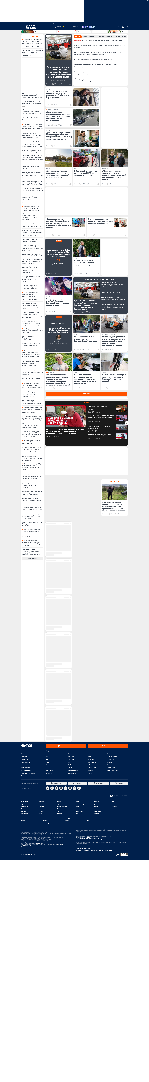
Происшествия (92, 585)
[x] (65, 611)
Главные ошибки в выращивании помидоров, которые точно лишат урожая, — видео (101, 407)
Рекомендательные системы (83, 671)
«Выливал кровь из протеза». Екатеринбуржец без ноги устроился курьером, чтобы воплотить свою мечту (58, 223)
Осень (89, 579)
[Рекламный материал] (88, 27)
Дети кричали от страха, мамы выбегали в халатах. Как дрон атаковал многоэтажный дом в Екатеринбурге (58, 72)
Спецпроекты (111, 590)
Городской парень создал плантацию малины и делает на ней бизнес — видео (100, 435)
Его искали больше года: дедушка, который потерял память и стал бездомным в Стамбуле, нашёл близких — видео (65, 431)
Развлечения (92, 590)
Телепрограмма (68, 23)
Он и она (90, 577)
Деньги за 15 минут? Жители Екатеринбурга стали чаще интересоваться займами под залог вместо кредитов (59, 136)
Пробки (67, 27)
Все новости (32, 36)
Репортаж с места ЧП (58, 80)
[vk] (52, 611)
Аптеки (82, 23)
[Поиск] (119, 27)
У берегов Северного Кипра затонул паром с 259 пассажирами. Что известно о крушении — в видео (101, 426)
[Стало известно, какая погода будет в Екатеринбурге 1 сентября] (86, 324)
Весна (47, 582)
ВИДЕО (86, 403)
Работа (90, 588)
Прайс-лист (24, 579)
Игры (105, 23)
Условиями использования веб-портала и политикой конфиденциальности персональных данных (100, 662)
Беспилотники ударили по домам (101, 279)
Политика (91, 582)
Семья (90, 596)
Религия (90, 593)
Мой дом (71, 588)
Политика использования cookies (84, 668)
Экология (110, 585)
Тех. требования (26, 593)
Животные (49, 593)
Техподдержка (25, 590)
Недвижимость (26, 23)
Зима (69, 577)
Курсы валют (98, 23)
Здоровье (49, 596)
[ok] (56, 611)
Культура (71, 582)
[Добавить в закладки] (70, 84)
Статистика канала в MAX (29, 599)
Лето (69, 585)
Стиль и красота (112, 579)
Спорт (109, 577)
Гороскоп (89, 23)
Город (47, 585)
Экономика (110, 588)
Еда (47, 590)
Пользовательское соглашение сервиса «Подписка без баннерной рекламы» (94, 673)
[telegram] (47, 611)
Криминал (71, 579)
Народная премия (112, 593)
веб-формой (50, 669)
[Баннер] (27, 31)
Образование (72, 596)
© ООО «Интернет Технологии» (29, 677)
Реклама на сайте (26, 577)
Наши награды (25, 585)
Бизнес (48, 579)
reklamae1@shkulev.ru (104, 651)
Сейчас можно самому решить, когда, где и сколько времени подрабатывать (100, 221)
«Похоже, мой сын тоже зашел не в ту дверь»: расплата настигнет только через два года (58, 95)
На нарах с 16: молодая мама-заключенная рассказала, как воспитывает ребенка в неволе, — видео (101, 417)
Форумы (58, 23)
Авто (47, 577)
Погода (52, 23)
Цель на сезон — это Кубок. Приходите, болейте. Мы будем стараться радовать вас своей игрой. (58, 253)
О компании (24, 582)
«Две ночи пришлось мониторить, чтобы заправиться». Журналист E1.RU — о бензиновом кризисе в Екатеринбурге (58, 328)
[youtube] (70, 611)
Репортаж (114, 481)
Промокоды (36, 23)
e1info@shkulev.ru (60, 667)
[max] (61, 611)
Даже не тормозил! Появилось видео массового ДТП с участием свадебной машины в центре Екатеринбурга (58, 116)
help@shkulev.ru (32, 669)
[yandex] (74, 611)
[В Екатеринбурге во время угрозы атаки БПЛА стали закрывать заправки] (86, 158)
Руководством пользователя (83, 660)
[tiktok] (79, 611)
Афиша (76, 23)
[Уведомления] (123, 27)
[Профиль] (127, 27)
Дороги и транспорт (52, 588)
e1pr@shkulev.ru (98, 656)
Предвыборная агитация (28, 596)
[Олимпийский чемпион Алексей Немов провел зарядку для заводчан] (86, 248)
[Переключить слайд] (127, 423)
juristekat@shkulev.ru (26, 668)
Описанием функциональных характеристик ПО (87, 661)
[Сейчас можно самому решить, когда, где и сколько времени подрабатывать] (120, 222)
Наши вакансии (26, 588)
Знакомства (45, 23)
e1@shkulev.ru (39, 666)
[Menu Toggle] (22, 27)
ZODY (109, 23)
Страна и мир (111, 582)
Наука (70, 590)
